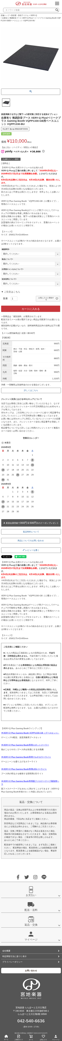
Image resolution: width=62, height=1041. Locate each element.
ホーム (6, 1039)
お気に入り (43, 1039)
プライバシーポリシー (12, 962)
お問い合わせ (31, 970)
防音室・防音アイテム (20, 15)
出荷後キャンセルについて (13, 269)
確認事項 (6, 249)
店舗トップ (5, 15)
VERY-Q (33, 15)
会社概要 (6, 951)
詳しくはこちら (31, 390)
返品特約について (31, 532)
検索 (58, 9)
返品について (8, 259)
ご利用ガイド (18, 1039)
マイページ (55, 1039)
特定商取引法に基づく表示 (14, 956)
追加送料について (9, 279)
